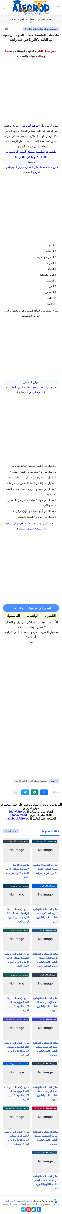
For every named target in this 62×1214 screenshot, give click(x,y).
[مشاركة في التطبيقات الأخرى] (16, 792)
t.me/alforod (18, 815)
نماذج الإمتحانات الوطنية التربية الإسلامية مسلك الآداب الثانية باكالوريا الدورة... (45, 915)
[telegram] (23, 1209)
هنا (31, 642)
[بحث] (4, 7)
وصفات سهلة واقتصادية (31, 56)
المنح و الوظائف (24, 50)
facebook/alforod (17, 818)
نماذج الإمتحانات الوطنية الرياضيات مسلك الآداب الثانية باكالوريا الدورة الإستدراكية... (16, 915)
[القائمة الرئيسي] (58, 7)
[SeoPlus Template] (56, 1201)
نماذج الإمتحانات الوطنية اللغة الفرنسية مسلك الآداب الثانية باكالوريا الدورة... (45, 1048)
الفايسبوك (13, 615)
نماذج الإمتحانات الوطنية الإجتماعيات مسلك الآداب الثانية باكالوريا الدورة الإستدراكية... (45, 959)
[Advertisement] (31, 90)
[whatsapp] (33, 1209)
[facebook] (39, 1209)
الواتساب (32, 615)
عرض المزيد (11, 831)
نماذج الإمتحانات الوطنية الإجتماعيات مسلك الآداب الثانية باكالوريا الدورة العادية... (16, 1137)
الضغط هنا (27, 172)
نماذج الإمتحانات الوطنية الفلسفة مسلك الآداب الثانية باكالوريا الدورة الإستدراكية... (16, 959)
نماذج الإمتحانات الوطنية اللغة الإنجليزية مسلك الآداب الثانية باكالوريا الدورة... (16, 1048)
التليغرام (50, 615)
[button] (44, 792)
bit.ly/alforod (17, 811)
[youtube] (28, 1209)
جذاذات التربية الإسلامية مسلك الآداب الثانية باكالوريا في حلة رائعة (45, 868)
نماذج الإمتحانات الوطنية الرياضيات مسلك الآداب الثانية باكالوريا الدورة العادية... (45, 1182)
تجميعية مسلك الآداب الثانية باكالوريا (41, 29)
